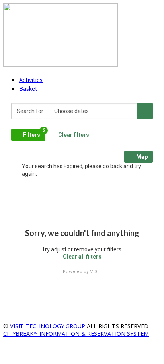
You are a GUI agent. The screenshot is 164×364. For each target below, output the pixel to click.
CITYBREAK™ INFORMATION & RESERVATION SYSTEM (76, 333)
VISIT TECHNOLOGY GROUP (47, 326)
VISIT (96, 271)
